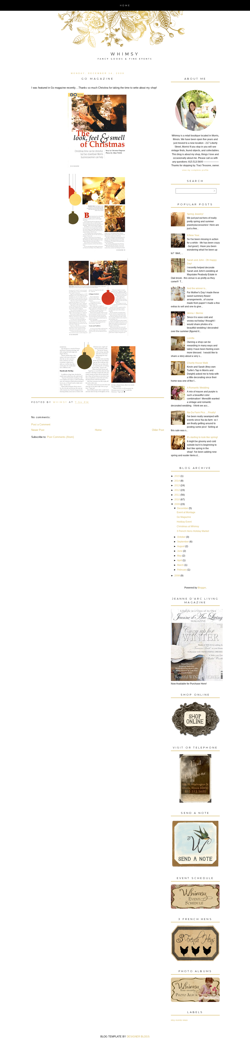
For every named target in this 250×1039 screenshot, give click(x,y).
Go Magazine (184, 517)
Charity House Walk (197, 363)
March (180, 565)
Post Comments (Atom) (60, 437)
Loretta (190, 338)
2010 (177, 499)
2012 (177, 490)
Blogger (202, 587)
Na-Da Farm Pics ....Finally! (201, 412)
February (182, 569)
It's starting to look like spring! (202, 437)
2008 (177, 575)
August (181, 546)
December (182, 508)
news (185, 1020)
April (179, 560)
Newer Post (37, 429)
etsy (173, 1020)
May (179, 555)
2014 (177, 480)
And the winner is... (197, 288)
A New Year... (194, 235)
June (179, 551)
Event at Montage (186, 512)
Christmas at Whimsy (188, 526)
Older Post (158, 429)
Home (125, 5)
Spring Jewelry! (195, 214)
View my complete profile (195, 170)
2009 (177, 504)
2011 (177, 494)
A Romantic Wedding (198, 387)
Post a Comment (40, 424)
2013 (177, 485)
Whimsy (125, 54)
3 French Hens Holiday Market (193, 531)
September (183, 541)
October (181, 537)
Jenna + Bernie (195, 313)
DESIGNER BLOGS (138, 1036)
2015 (177, 476)
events (179, 1020)
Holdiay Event (184, 521)
